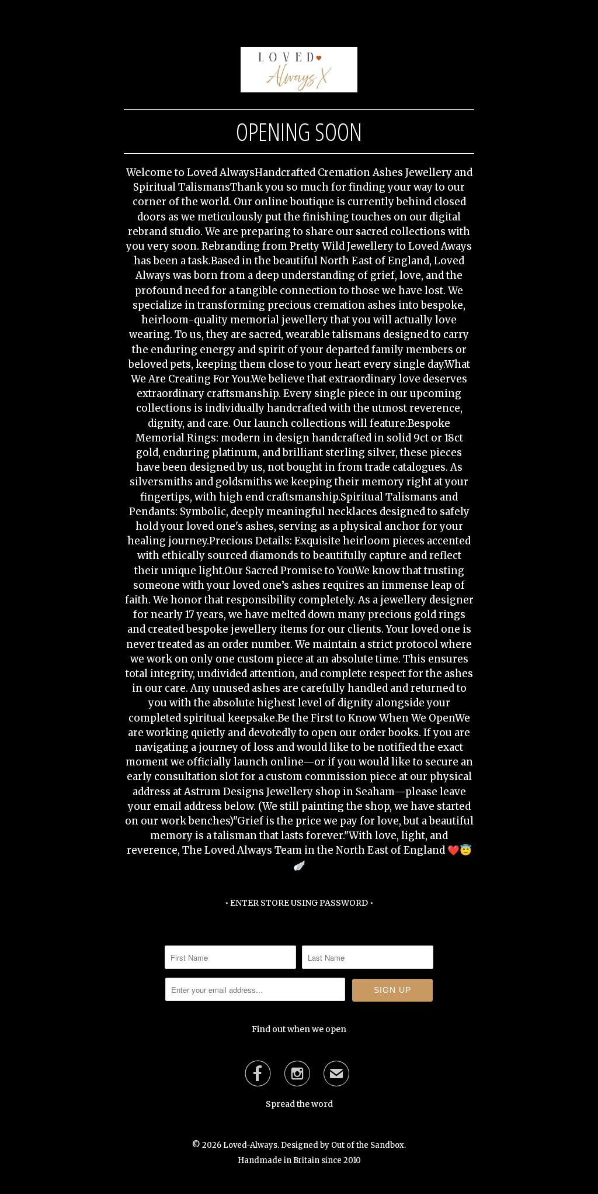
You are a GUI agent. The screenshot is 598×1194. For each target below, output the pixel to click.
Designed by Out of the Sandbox (342, 1145)
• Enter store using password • (299, 903)
